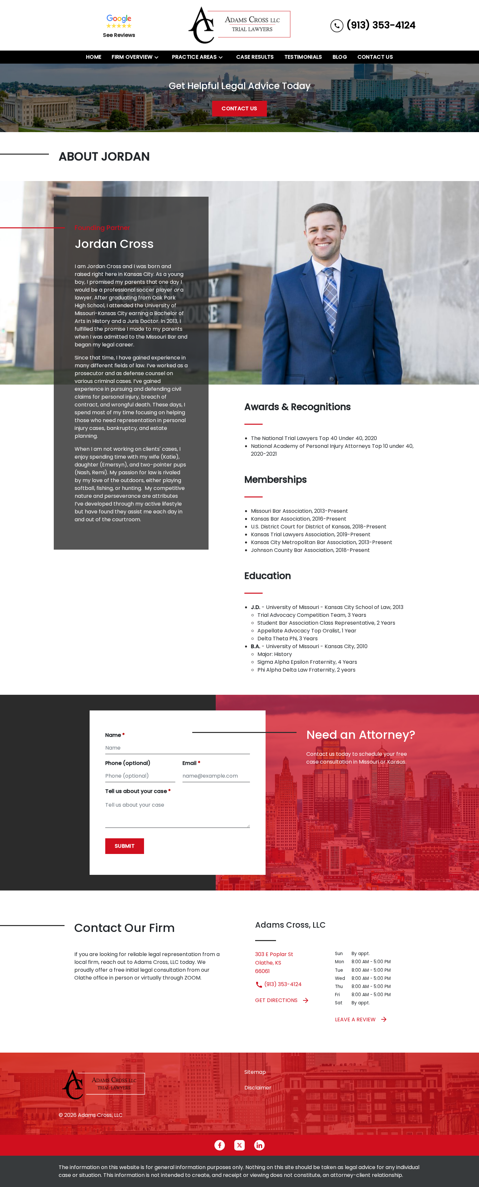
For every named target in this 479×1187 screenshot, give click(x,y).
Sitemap (255, 1072)
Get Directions (276, 1000)
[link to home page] (239, 25)
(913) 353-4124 (282, 984)
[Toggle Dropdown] (158, 57)
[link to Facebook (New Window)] (219, 1145)
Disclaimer (257, 1087)
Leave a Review (355, 1019)
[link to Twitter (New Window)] (239, 1145)
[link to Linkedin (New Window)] (259, 1145)
